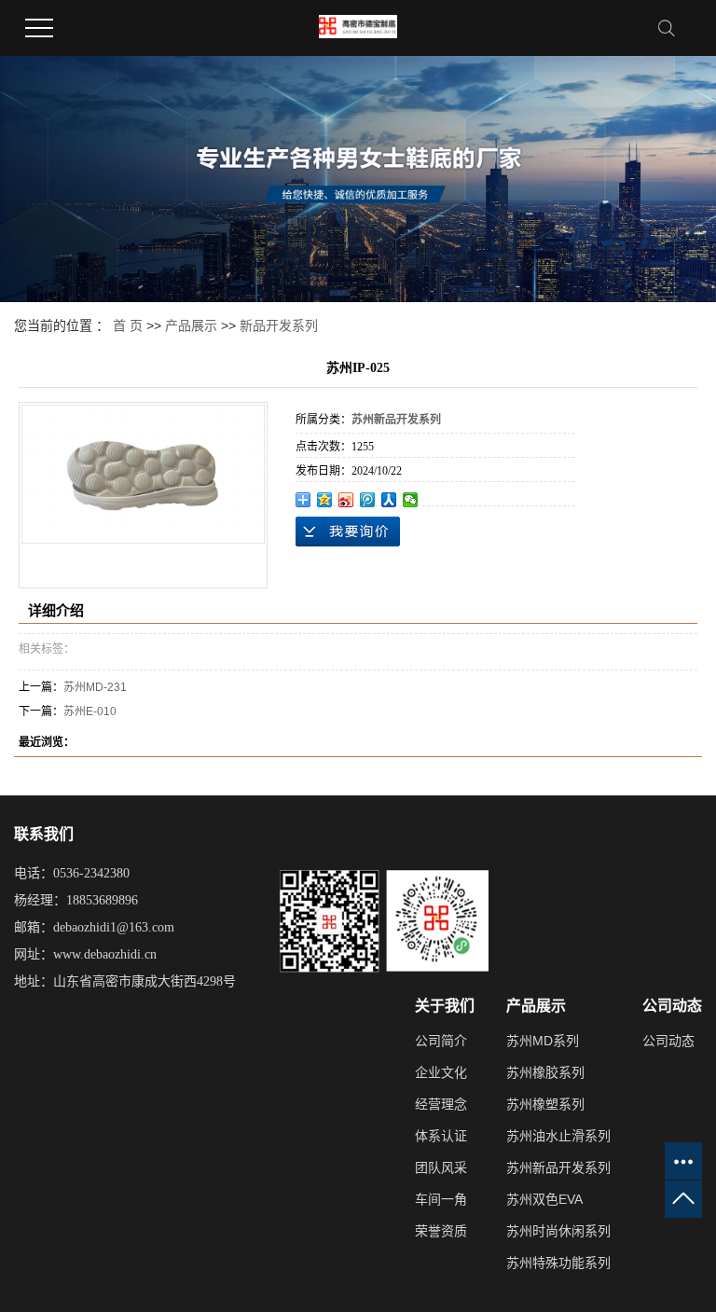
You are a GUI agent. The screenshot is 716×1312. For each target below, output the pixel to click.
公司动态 (668, 1040)
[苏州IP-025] (143, 474)
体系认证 (441, 1135)
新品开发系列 (279, 325)
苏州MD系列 (542, 1040)
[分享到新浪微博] (346, 499)
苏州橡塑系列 (545, 1104)
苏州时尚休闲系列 (558, 1230)
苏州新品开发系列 (558, 1167)
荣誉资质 (441, 1230)
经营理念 (441, 1104)
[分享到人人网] (389, 499)
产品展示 (191, 325)
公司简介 (441, 1040)
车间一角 (441, 1199)
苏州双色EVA (544, 1199)
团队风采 (441, 1167)
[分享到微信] (411, 499)
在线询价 (348, 531)
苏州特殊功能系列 (558, 1262)
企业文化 (441, 1072)
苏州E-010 (90, 711)
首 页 (128, 325)
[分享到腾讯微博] (368, 499)
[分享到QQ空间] (325, 499)
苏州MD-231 (95, 687)
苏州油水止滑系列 (558, 1135)
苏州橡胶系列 (545, 1072)
